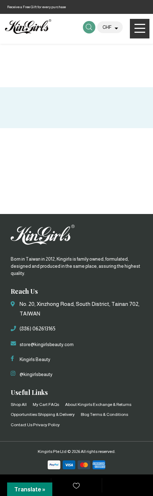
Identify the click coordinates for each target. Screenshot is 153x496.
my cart (40, 404)
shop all (19, 404)
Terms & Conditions (109, 414)
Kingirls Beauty (35, 359)
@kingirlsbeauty (36, 374)
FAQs (53, 404)
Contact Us (21, 424)
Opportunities (24, 414)
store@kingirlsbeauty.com (47, 344)
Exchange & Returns (112, 404)
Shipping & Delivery (56, 414)
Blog (85, 414)
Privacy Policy (46, 424)
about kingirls (78, 404)
